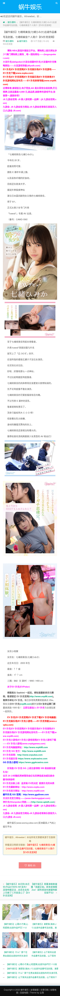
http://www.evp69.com (33, 790)
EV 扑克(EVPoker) (21, 686)
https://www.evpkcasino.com (32, 758)
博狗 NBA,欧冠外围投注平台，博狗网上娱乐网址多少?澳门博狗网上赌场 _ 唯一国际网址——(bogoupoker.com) (30, 54)
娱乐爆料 (12, 22)
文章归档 (44, 989)
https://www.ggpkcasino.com (33, 762)
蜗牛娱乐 (23, 41)
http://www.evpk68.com (34, 751)
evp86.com (25, 703)
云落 (42, 992)
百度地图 (24, 992)
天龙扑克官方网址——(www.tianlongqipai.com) (26, 798)
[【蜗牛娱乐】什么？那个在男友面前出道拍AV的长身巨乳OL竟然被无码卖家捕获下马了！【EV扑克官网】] (16, 939)
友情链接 (34, 989)
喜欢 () (31, 865)
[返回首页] (4, 22)
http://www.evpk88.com (36, 747)
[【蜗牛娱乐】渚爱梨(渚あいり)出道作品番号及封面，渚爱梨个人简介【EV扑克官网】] (44, 911)
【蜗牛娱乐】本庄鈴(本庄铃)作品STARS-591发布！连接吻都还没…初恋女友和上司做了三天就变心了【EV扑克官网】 (16, 889)
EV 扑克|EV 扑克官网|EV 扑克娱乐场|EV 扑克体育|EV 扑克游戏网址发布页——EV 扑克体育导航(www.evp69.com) (30, 80)
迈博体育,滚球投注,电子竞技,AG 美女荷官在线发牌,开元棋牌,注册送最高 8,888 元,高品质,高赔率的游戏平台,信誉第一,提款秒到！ (30, 91)
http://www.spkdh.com (42, 801)
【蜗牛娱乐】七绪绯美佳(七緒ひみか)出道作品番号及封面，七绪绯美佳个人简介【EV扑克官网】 (30, 848)
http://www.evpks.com (33, 786)
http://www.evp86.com (41, 696)
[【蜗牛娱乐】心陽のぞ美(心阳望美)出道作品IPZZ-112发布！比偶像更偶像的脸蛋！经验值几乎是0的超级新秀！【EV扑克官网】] (16, 911)
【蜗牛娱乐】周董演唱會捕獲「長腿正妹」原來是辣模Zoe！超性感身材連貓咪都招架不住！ (44, 888)
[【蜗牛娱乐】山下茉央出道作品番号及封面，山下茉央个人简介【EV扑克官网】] (44, 939)
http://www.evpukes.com (30, 754)
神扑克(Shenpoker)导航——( (17, 801)
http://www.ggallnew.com (36, 794)
